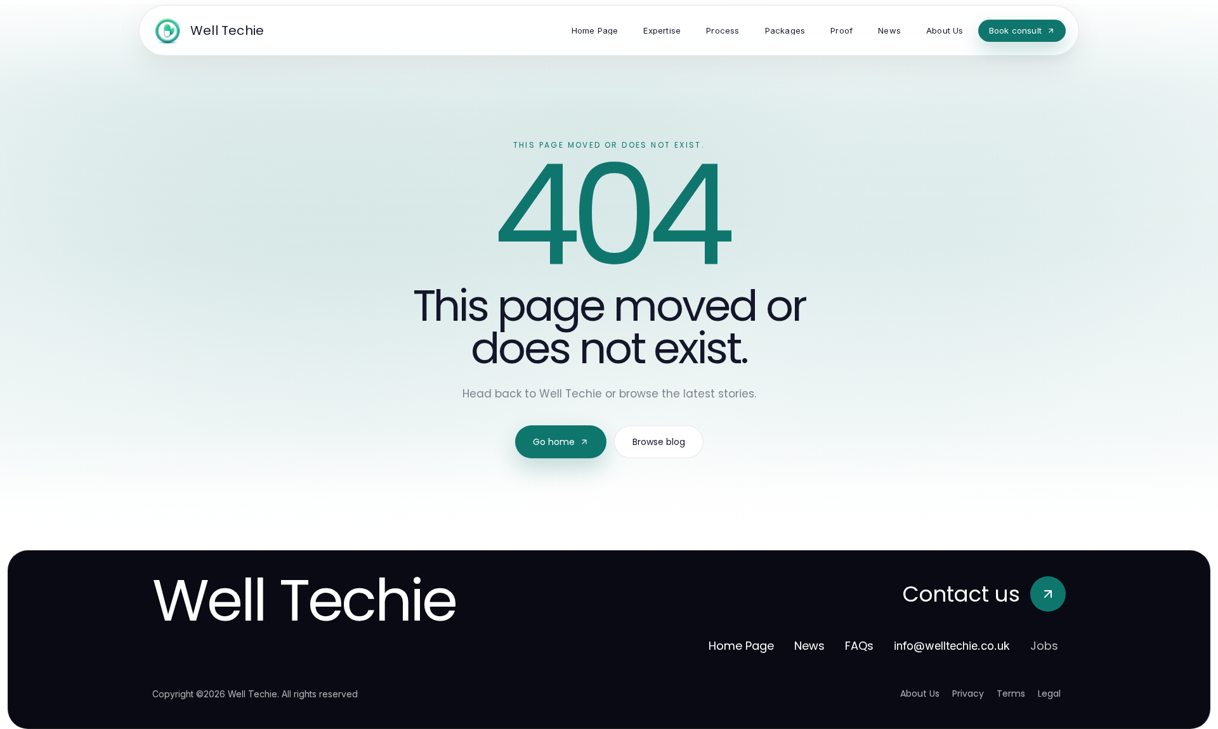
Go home (554, 441)
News (809, 646)
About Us (920, 693)
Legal (1049, 693)
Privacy (968, 693)
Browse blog (658, 441)
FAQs (859, 646)
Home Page (741, 646)
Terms (1011, 693)
